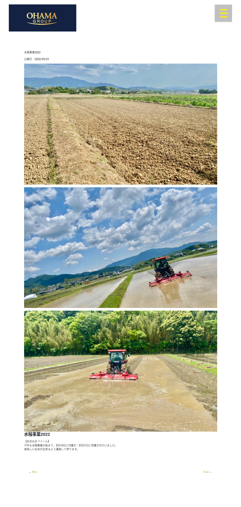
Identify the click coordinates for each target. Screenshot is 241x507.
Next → (207, 471)
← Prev (33, 471)
